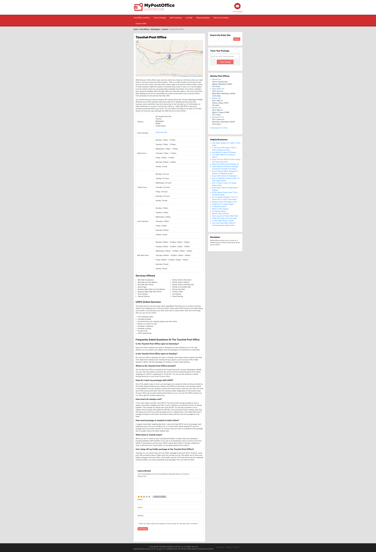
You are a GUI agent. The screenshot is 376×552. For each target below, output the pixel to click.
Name (140, 499)
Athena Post (216, 98)
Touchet (165, 29)
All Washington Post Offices (219, 128)
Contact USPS (141, 24)
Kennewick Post (218, 117)
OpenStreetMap (193, 76)
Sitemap (228, 547)
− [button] (137, 47)
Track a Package (160, 18)
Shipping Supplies (203, 18)
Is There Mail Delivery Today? (223, 221)
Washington (155, 29)
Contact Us (236, 547)
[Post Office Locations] (154, 7)
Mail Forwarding (176, 18)
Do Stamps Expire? (219, 211)
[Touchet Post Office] (169, 56)
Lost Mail (189, 18)
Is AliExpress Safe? (219, 206)
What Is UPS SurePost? (220, 214)
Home (136, 29)
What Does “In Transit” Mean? (223, 204)
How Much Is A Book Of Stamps (224, 152)
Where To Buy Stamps (220, 209)
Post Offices (144, 29)
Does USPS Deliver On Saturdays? (224, 176)
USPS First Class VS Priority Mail (224, 218)
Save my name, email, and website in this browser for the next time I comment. (168, 524)
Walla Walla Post (218, 89)
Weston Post (216, 108)
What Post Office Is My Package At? (225, 164)
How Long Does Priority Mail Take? (225, 216)
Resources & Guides (221, 18)
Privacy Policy (220, 547)
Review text (142, 476)
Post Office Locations (142, 18)
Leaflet (181, 76)
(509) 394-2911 (161, 132)
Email (140, 507)
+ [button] (137, 44)
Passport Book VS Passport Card (224, 202)
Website (140, 515)
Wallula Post (216, 79)
